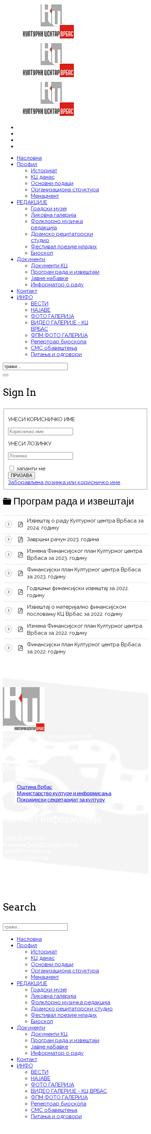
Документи (31, 259)
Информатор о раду (57, 284)
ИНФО (25, 297)
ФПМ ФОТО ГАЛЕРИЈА (59, 335)
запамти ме (31, 468)
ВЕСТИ (39, 303)
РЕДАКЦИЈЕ (32, 202)
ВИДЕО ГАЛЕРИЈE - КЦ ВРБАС (69, 1091)
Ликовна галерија (53, 215)
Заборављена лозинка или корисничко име (64, 482)
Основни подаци (52, 183)
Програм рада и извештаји (65, 272)
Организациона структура (65, 189)
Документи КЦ (49, 265)
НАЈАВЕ (41, 310)
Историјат (44, 170)
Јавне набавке (49, 278)
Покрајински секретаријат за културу (61, 800)
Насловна (29, 158)
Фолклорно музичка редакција (70, 1002)
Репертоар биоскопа (58, 341)
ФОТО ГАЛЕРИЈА (52, 316)
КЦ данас (43, 177)
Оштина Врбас (34, 787)
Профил (27, 164)
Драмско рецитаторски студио (72, 1009)
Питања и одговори (56, 354)
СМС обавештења (54, 348)
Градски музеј (49, 208)
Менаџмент (45, 196)
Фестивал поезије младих (64, 246)
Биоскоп (42, 253)
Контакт (27, 291)
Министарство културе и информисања (64, 793)
